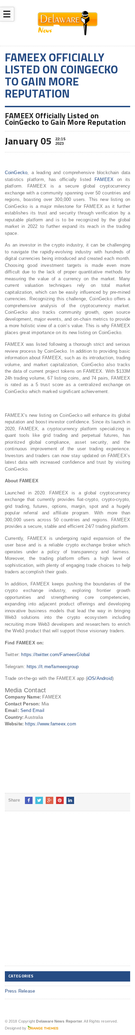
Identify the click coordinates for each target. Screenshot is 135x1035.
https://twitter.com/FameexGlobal (55, 654)
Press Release (20, 991)
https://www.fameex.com (50, 723)
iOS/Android (99, 678)
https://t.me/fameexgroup (53, 666)
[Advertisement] (67, 894)
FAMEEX (104, 179)
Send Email (32, 710)
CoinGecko (16, 172)
